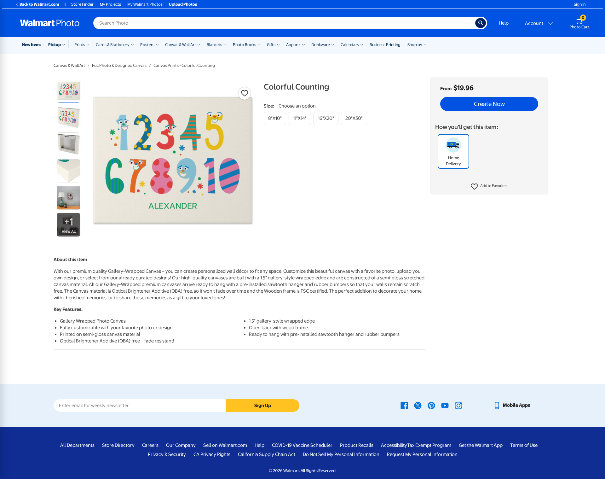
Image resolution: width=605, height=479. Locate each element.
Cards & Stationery (113, 44)
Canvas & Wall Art (180, 44)
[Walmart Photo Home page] (50, 23)
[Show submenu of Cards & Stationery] (132, 44)
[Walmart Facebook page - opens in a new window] (404, 405)
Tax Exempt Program (429, 445)
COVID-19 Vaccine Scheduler (302, 445)
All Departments (77, 445)
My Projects (110, 4)
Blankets (214, 44)
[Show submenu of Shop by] (425, 44)
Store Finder (82, 4)
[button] (489, 186)
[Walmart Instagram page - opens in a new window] (458, 405)
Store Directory (118, 445)
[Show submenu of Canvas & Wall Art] (199, 44)
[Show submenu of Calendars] (362, 44)
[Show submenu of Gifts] (278, 44)
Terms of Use (524, 445)
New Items (31, 44)
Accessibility (394, 445)
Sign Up (262, 405)
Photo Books (244, 44)
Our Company (181, 445)
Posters (147, 44)
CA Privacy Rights (211, 454)
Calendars (350, 44)
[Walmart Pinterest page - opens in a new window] (431, 405)
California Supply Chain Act (266, 454)
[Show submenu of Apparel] (303, 44)
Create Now (489, 104)
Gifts (271, 44)
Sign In (579, 4)
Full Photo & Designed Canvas (119, 65)
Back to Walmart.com (39, 4)
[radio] (68, 90)
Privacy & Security (167, 454)
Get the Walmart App (481, 445)
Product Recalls (356, 445)
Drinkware (320, 44)
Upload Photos (183, 4)
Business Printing (385, 44)
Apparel (293, 44)
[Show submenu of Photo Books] (259, 44)
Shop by (414, 44)
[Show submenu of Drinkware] (333, 44)
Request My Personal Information (422, 454)
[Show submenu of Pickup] (65, 44)
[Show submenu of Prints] (88, 44)
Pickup (54, 44)
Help (504, 23)
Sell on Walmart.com (225, 445)
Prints (79, 44)
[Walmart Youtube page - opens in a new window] (445, 405)
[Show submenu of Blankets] (225, 44)
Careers (150, 445)
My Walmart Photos (145, 4)
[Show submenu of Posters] (157, 44)
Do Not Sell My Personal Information (341, 454)
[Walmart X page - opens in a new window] (418, 405)
